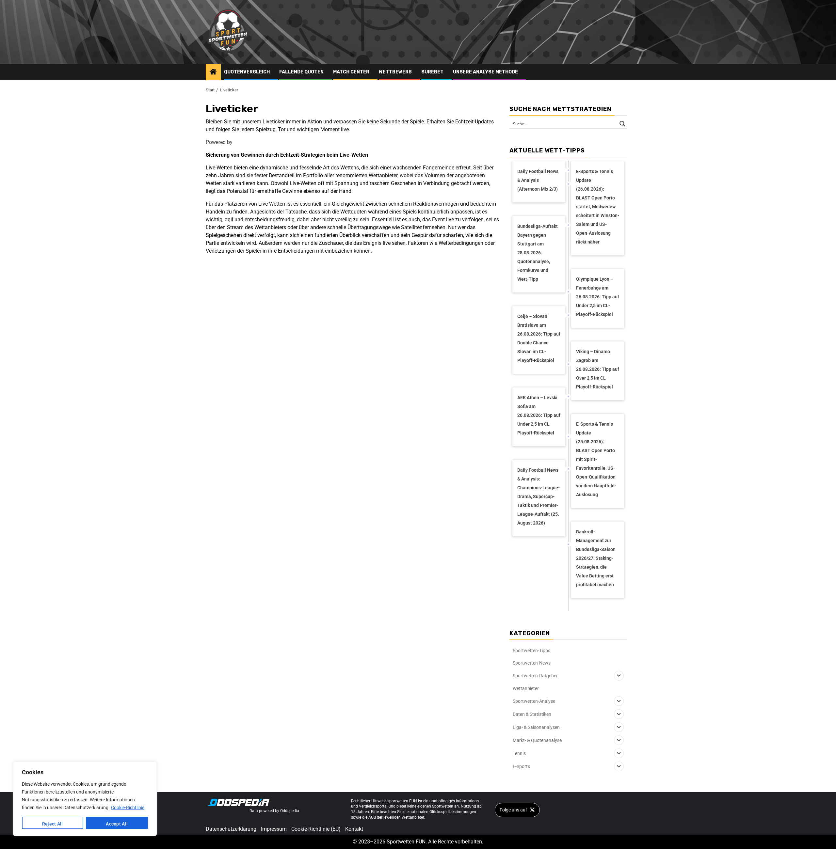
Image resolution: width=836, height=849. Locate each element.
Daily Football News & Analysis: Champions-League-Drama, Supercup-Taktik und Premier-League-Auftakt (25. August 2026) (538, 496)
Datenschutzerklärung (231, 829)
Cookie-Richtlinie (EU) (316, 829)
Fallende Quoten (301, 72)
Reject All (52, 823)
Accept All (117, 823)
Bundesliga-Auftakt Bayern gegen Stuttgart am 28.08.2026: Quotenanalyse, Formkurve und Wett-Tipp (537, 253)
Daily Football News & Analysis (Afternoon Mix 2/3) (537, 180)
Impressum (274, 829)
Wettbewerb (395, 72)
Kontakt (354, 829)
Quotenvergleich (247, 72)
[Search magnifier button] (622, 123)
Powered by (219, 142)
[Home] (213, 72)
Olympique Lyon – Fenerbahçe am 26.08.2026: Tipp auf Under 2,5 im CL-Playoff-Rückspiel (597, 296)
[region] (85, 799)
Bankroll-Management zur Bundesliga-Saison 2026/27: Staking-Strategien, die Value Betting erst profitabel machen (596, 558)
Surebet (432, 72)
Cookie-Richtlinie (127, 807)
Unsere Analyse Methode (485, 72)
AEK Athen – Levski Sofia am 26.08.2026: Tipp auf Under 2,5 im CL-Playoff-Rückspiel (538, 415)
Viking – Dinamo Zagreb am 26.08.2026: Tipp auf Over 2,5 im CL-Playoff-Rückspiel (597, 369)
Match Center (351, 72)
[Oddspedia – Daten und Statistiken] (238, 802)
